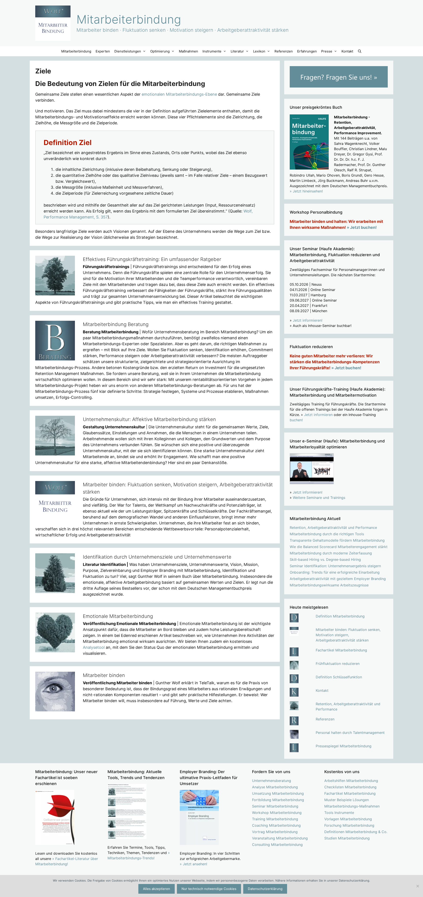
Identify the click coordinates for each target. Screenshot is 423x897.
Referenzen (284, 51)
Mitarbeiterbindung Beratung (115, 324)
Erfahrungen (307, 51)
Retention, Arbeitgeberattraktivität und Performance (333, 527)
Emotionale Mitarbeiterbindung (118, 616)
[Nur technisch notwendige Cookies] (417, 886)
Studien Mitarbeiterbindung (347, 838)
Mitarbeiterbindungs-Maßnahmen (352, 806)
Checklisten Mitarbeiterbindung (350, 787)
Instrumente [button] (211, 51)
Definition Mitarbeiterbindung (340, 616)
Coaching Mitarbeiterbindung (276, 825)
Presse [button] (326, 51)
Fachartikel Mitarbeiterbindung (341, 650)
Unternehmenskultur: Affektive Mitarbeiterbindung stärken (149, 419)
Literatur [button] (237, 51)
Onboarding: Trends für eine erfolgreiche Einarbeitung (335, 572)
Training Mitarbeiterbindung (275, 819)
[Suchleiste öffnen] (359, 51)
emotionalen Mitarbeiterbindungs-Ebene (179, 94)
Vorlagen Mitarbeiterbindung (348, 819)
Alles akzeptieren (156, 889)
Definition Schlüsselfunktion (339, 677)
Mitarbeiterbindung (128, 19)
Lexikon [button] (259, 51)
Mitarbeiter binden (104, 675)
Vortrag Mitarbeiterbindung (275, 832)
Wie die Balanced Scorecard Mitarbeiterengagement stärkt (339, 547)
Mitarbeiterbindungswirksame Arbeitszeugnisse (329, 585)
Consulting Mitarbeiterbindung (277, 844)
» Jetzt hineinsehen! (306, 191)
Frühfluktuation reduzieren (338, 663)
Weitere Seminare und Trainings (319, 497)
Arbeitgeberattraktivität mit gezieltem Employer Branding (338, 578)
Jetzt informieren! (307, 320)
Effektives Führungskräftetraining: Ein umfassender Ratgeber (152, 259)
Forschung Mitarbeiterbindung (349, 825)
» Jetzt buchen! (362, 227)
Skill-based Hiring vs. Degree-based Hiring (325, 559)
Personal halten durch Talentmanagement (350, 732)
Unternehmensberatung (271, 780)
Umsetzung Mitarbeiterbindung (278, 793)
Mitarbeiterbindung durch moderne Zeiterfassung (331, 553)
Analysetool (94, 647)
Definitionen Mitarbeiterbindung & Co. (355, 832)
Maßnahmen (188, 51)
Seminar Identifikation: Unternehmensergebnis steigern (335, 566)
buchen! (296, 420)
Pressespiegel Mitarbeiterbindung (343, 746)
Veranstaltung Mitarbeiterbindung (280, 838)
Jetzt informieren (318, 414)
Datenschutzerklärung (265, 889)
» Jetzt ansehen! (193, 864)
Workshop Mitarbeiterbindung (277, 812)
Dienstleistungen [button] (127, 51)
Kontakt (347, 51)
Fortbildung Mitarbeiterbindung (278, 800)
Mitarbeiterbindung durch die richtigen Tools (327, 534)
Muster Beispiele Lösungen (346, 800)
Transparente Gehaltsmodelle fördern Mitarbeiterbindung (337, 540)
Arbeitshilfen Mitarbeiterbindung (351, 780)
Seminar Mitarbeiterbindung (275, 806)
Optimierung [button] (160, 51)
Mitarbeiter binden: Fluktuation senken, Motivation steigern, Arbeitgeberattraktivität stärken (348, 634)
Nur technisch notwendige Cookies (209, 889)
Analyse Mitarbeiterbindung (275, 787)
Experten (103, 51)
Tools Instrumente (339, 812)
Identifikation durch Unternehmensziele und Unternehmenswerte (157, 557)
